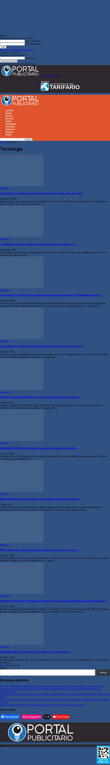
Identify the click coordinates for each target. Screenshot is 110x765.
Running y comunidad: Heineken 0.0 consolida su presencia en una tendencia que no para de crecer (51, 686)
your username (33, 41)
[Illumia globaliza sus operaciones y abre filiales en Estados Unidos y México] (21, 491)
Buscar (3, 668)
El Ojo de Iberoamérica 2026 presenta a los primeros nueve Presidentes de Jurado (42, 705)
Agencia (8, 116)
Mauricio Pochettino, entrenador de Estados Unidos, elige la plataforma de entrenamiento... (53, 601)
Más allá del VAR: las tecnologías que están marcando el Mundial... (39, 448)
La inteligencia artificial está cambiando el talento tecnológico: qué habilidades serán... (51, 295)
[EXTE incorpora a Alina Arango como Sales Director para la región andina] (21, 542)
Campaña (9, 110)
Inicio (2, 142)
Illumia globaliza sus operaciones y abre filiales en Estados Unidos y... (40, 499)
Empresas (9, 118)
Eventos (8, 113)
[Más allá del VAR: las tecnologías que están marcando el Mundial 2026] (21, 440)
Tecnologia (10, 126)
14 (6, 665)
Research (9, 132)
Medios (8, 121)
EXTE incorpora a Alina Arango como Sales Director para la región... (39, 550)
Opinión (8, 135)
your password (32, 44)
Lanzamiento (10, 124)
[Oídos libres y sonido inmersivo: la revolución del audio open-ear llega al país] (21, 185)
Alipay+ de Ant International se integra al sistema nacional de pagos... (40, 397)
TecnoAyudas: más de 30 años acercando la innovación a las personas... (42, 346)
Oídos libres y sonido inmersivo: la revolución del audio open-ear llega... (42, 193)
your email (30, 58)
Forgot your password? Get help (16, 49)
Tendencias (10, 129)
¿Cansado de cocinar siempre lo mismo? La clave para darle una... (38, 244)
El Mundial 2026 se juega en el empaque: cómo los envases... (36, 652)
